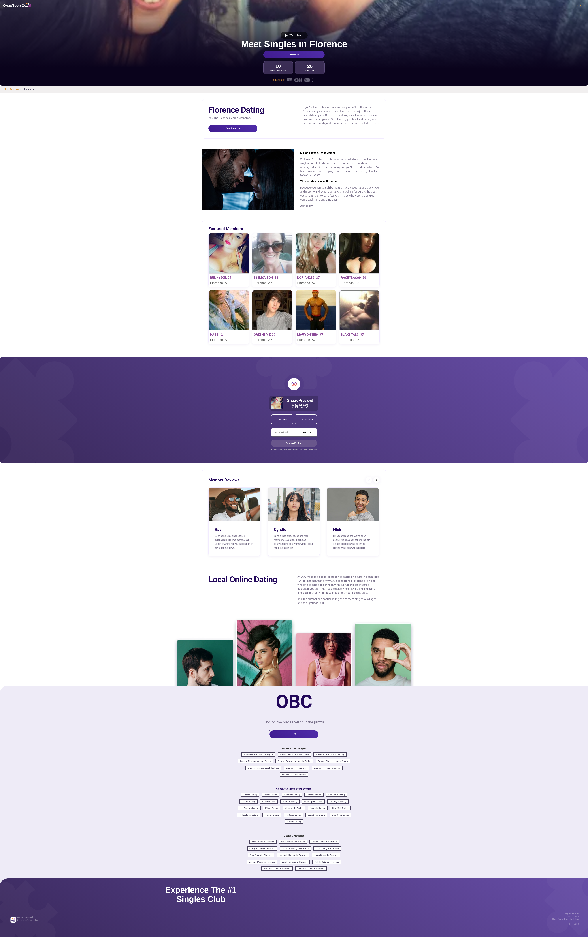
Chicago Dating (314, 794)
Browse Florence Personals (327, 768)
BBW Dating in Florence (263, 841)
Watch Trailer (296, 35)
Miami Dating (271, 808)
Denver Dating (249, 801)
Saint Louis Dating (316, 815)
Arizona (14, 89)
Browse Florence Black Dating (330, 754)
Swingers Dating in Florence (311, 868)
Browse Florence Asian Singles (258, 754)
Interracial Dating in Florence (293, 855)
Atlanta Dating (250, 794)
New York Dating (340, 808)
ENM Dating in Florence (327, 848)
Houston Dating (289, 801)
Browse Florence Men (296, 768)
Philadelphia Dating (248, 815)
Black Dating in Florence (293, 841)
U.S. (4, 89)
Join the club (233, 128)
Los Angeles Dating (249, 808)
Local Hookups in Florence (295, 862)
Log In (578, 5)
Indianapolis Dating (313, 801)
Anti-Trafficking (572, 919)
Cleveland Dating (336, 794)
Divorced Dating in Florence (295, 848)
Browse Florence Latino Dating (333, 761)
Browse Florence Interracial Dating (294, 761)
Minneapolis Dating (294, 808)
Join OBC (294, 734)
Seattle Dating (294, 821)
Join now (294, 54)
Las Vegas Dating (337, 801)
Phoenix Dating (271, 815)
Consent (561, 919)
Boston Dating (270, 794)
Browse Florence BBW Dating (294, 754)
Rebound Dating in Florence (277, 868)
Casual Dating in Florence (324, 841)
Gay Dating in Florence (261, 855)
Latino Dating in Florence (326, 855)
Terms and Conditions (307, 450)
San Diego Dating (340, 815)
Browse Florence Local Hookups (263, 768)
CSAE (554, 919)
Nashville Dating (318, 808)
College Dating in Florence (262, 848)
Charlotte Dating (292, 794)
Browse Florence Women (294, 774)
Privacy (576, 916)
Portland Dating (293, 815)
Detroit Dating (269, 801)
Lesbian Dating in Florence (262, 862)
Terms (569, 916)
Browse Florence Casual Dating (255, 761)
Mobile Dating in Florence (326, 862)
